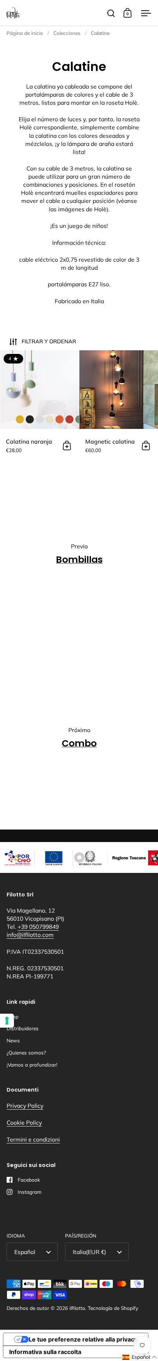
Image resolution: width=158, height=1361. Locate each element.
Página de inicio (25, 33)
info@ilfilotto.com (30, 934)
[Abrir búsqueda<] (111, 13)
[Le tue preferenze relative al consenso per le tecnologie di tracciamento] (7, 1021)
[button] (140, 1357)
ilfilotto (77, 1308)
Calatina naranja (39, 406)
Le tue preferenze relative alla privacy (83, 1339)
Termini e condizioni (33, 1139)
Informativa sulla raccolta (45, 1351)
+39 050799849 (38, 926)
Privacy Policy (25, 1105)
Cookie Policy (24, 1122)
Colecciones (66, 33)
